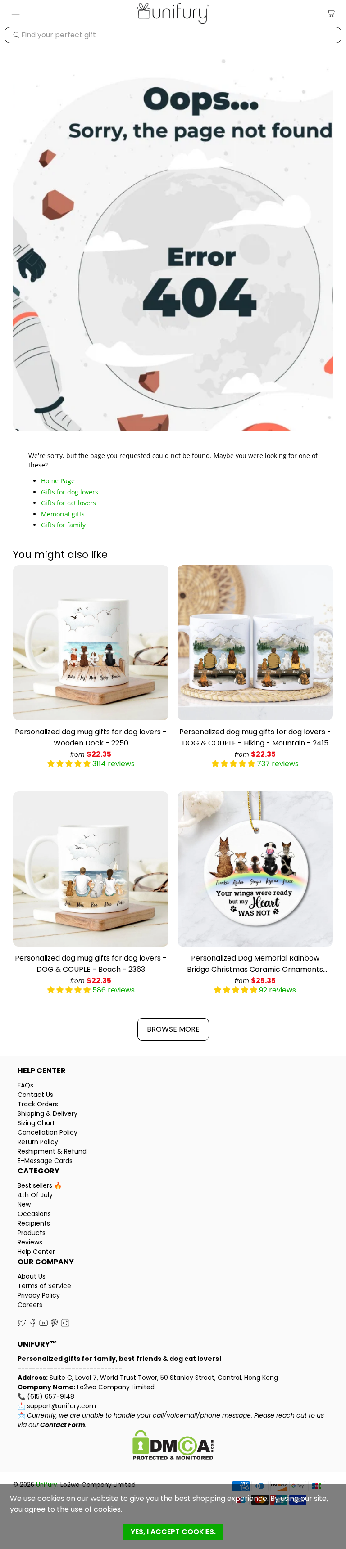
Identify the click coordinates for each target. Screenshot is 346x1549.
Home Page (58, 480)
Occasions (34, 1213)
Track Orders (38, 1104)
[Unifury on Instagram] (65, 1324)
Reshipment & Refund (52, 1151)
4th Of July (35, 1194)
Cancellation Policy (47, 1132)
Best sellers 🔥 (40, 1185)
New (24, 1204)
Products (32, 1232)
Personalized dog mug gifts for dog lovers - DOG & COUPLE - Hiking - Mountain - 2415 (255, 737)
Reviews (30, 1242)
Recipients (34, 1223)
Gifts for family (63, 525)
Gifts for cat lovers (68, 502)
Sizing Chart (36, 1122)
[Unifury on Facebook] (32, 1324)
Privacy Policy (39, 1295)
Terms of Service (44, 1285)
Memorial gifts (63, 514)
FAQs (25, 1085)
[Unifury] (173, 13)
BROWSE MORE (173, 1029)
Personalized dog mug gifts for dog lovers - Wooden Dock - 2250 (91, 737)
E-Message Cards (45, 1160)
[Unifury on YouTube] (43, 1324)
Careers (30, 1304)
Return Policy (38, 1141)
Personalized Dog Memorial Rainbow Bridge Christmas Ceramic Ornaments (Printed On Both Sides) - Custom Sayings (255, 964)
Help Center (36, 1251)
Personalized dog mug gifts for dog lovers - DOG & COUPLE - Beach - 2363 (91, 963)
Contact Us (35, 1094)
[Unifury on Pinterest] (54, 1324)
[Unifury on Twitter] (22, 1324)
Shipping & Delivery (47, 1113)
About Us (32, 1276)
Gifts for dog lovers (69, 492)
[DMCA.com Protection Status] (173, 1446)
